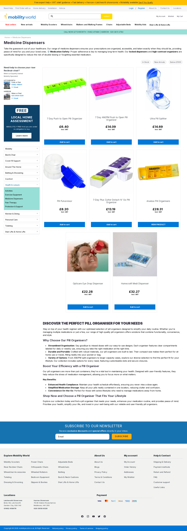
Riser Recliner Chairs (13, 467)
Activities (9, 191)
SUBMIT (106, 16)
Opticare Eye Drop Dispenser (88, 283)
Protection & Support (14, 206)
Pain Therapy (11, 202)
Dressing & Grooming (13, 482)
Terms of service (86, 528)
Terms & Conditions (103, 477)
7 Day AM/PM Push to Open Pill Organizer (111, 118)
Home (7, 37)
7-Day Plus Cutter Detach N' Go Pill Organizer (111, 201)
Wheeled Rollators (39, 472)
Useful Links (159, 487)
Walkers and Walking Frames (89, 24)
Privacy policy (71, 528)
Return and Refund (162, 472)
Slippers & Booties (39, 482)
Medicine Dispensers (14, 199)
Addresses (129, 472)
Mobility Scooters (49, 24)
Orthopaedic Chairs (39, 467)
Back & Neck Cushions (68, 477)
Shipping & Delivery (162, 462)
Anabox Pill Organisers (158, 201)
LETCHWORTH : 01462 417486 (86, 32)
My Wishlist (129, 477)
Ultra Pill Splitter (158, 118)
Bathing (61, 472)
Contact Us (99, 482)
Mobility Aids (140, 24)
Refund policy (57, 528)
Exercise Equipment (13, 195)
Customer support (162, 482)
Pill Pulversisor (64, 201)
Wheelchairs (66, 24)
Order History (130, 467)
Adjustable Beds (123, 24)
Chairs (109, 24)
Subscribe (121, 436)
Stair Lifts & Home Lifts (159, 25)
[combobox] (80, 16)
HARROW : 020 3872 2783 (112, 32)
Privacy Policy (100, 472)
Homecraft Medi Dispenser (135, 283)
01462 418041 (16, 85)
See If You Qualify (146, 2)
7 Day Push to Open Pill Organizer (64, 118)
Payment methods (162, 467)
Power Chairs (37, 462)
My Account (129, 462)
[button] (8, 8)
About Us (98, 462)
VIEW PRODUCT (158, 224)
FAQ (155, 477)
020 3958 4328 (17, 96)
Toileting (7, 477)
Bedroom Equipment (40, 477)
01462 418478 (10, 508)
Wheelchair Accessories (15, 472)
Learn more (22, 135)
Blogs (96, 467)
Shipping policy (102, 528)
